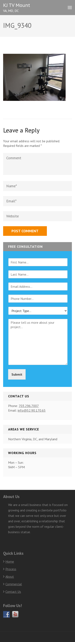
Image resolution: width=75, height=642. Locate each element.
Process (10, 569)
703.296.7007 (29, 406)
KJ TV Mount (16, 5)
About (9, 576)
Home (9, 561)
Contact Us (13, 591)
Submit (16, 374)
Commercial (13, 584)
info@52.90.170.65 (32, 410)
